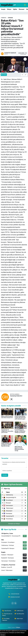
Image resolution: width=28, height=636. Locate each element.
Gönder (4, 475)
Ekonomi (21, 9)
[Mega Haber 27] (8, 5)
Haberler (3, 17)
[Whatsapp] (12, 603)
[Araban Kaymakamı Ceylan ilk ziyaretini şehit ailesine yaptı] (21, 411)
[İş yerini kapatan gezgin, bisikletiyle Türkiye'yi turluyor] (21, 425)
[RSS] (15, 603)
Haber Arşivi (20, 618)
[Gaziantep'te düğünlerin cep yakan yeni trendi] (7, 425)
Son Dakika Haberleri (6, 619)
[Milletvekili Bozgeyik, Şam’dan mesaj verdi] (7, 411)
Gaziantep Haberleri (16, 395)
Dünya (9, 9)
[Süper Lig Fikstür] (26, 529)
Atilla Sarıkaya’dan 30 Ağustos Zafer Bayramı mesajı (6, 445)
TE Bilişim (18, 627)
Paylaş (4, 74)
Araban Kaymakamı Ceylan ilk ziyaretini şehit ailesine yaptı (20, 418)
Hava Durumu (7, 610)
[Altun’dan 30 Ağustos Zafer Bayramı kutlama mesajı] (21, 440)
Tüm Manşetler (20, 613)
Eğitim (15, 9)
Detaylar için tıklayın (14, 523)
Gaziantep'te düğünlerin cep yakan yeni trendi (7, 431)
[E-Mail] (11, 399)
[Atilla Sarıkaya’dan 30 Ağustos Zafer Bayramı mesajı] (7, 438)
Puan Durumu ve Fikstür (7, 614)
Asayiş (3, 9)
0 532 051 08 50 (15, 594)
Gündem (10, 17)
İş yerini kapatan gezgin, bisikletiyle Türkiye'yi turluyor (20, 431)
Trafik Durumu (19, 610)
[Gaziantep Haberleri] (5, 397)
